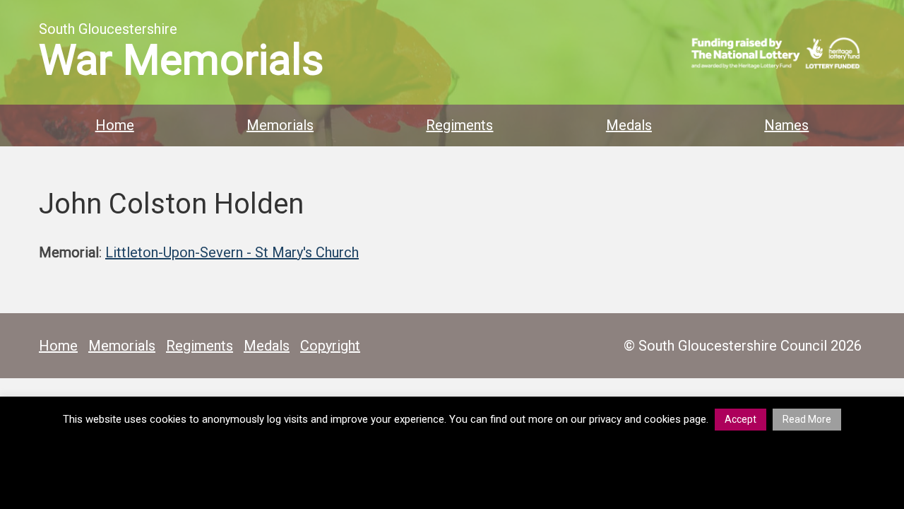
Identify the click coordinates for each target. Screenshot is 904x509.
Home (114, 125)
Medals (629, 125)
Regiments (459, 125)
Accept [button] (740, 419)
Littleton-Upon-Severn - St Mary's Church (232, 252)
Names (786, 125)
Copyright (330, 345)
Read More (807, 419)
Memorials (280, 125)
